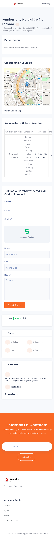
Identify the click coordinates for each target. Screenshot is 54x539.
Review (7, 275)
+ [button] (8, 71)
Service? (8, 201)
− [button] (8, 75)
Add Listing (46, 4)
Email (7, 261)
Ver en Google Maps (13, 110)
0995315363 (41, 157)
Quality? (8, 219)
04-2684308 (41, 154)
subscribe (26, 457)
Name (7, 248)
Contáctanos (9, 506)
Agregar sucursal (11, 520)
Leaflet (27, 105)
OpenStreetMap (36, 105)
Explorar (7, 515)
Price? (7, 210)
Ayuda (6, 511)
